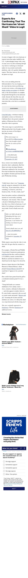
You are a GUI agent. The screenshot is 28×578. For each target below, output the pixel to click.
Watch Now (23, 2)
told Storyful (5, 254)
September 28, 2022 (11, 159)
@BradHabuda (11, 149)
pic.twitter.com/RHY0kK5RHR (14, 151)
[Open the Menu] (2, 2)
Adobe (8, 46)
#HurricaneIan (18, 139)
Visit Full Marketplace (21, 324)
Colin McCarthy (6, 115)
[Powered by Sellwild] (24, 415)
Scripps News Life (7, 14)
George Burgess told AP (14, 269)
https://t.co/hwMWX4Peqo (13, 230)
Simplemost (5, 307)
